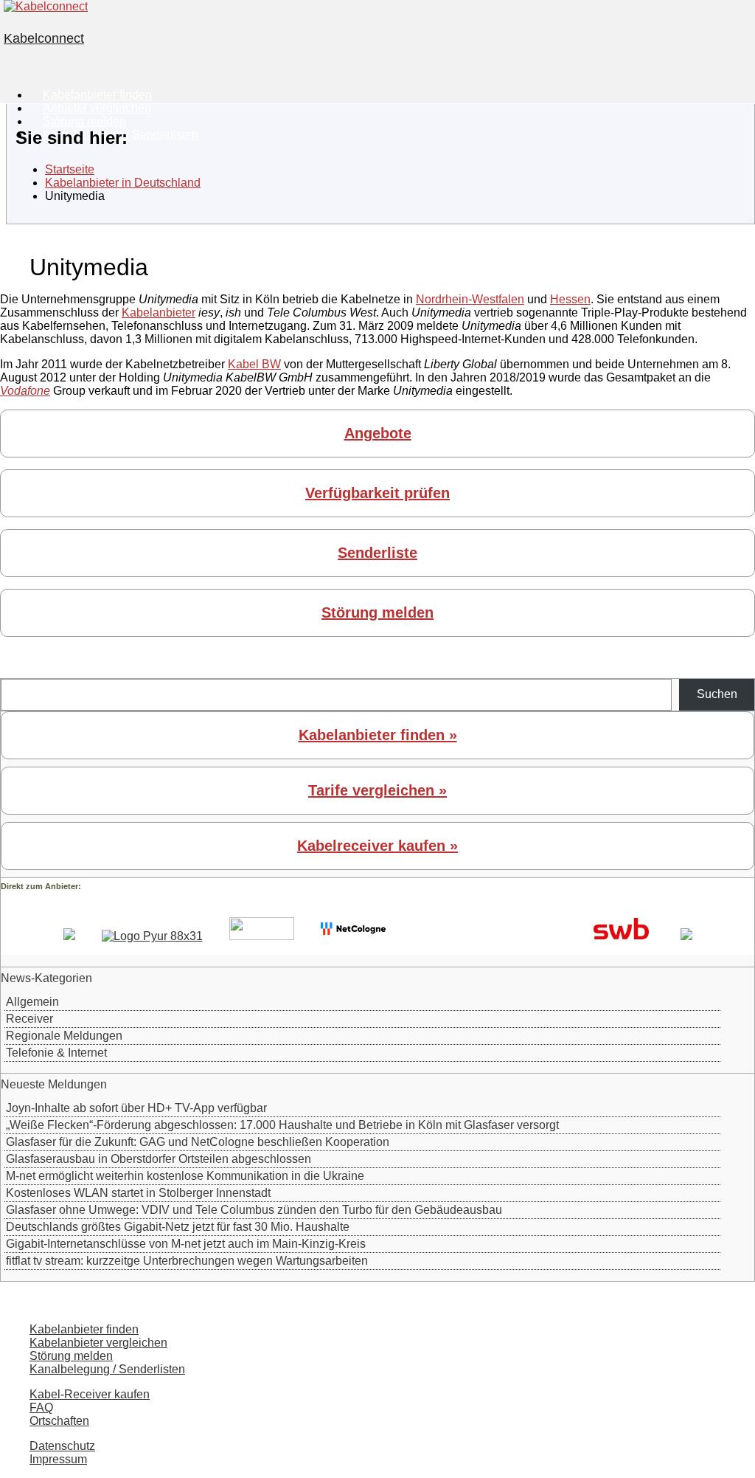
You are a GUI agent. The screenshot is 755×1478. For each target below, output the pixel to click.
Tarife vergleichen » (377, 790)
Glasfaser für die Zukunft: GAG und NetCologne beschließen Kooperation (197, 1142)
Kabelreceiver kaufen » (377, 846)
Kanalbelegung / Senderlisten (107, 1369)
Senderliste (377, 553)
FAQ (41, 1407)
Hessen (570, 299)
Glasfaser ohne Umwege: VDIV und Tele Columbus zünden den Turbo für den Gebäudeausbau (254, 1210)
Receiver (29, 1018)
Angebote (377, 433)
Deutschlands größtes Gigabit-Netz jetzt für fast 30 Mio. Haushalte (177, 1226)
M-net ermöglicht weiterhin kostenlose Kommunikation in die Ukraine (185, 1176)
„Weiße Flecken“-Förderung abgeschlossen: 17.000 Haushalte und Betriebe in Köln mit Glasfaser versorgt (282, 1125)
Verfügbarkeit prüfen (377, 493)
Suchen (717, 694)
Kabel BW (254, 364)
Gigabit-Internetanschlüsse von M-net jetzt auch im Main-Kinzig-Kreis (186, 1243)
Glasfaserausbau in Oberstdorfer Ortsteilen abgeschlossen (158, 1159)
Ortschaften (59, 1421)
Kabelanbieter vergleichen (98, 1342)
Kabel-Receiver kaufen (89, 1394)
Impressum (58, 1459)
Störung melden (377, 612)
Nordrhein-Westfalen (470, 299)
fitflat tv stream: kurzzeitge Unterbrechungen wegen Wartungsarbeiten (187, 1260)
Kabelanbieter (158, 312)
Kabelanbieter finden (84, 1329)
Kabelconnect (44, 38)
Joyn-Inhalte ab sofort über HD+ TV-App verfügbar (136, 1108)
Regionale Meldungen (64, 1035)
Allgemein (32, 1001)
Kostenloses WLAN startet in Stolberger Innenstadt (138, 1193)
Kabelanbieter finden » (378, 735)
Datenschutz (62, 1446)
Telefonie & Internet (56, 1052)
